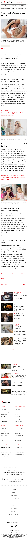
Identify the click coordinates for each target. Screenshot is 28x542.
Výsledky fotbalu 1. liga (6, 430)
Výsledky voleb (4, 414)
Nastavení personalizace (14, 517)
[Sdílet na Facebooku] (2, 48)
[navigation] (2, 2)
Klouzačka (11, 474)
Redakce (14, 495)
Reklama (14, 508)
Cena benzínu (18, 468)
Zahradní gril (12, 476)
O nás (14, 489)
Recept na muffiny (19, 430)
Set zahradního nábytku (19, 474)
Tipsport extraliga (5, 433)
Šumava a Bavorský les (6, 452)
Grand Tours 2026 (18, 421)
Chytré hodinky (10, 481)
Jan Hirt (16, 414)
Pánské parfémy (17, 481)
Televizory (23, 479)
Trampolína (22, 472)
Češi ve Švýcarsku (5, 454)
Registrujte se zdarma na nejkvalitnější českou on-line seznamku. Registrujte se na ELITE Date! (13, 178)
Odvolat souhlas (14, 514)
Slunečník (6, 474)
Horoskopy (17, 303)
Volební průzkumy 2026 (6, 412)
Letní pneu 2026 (18, 447)
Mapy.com (13, 467)
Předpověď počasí (20, 467)
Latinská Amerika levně (6, 456)
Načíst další (14, 349)
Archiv (14, 505)
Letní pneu (12, 479)
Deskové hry (18, 479)
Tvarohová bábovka (19, 435)
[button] (14, 29)
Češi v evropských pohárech (14, 470)
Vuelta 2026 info (18, 409)
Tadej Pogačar (18, 416)
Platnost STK (17, 459)
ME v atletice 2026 (5, 435)
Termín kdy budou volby (6, 416)
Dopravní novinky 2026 (19, 452)
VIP (14, 313)
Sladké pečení (18, 292)
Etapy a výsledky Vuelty (20, 412)
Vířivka (17, 476)
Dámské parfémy (5, 479)
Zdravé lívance (18, 433)
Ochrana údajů (14, 498)
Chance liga (3, 428)
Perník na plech (18, 440)
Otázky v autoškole (19, 456)
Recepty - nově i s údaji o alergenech (13, 5)
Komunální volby (4, 421)
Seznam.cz (19, 2)
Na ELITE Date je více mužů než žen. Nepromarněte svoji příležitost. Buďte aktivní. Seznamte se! (12, 113)
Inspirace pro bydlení (18, 325)
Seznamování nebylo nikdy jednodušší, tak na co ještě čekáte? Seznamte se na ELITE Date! (14, 276)
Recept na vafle (18, 437)
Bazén (10, 472)
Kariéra (14, 492)
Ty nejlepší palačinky (19, 428)
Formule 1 (3, 437)
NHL (2, 440)
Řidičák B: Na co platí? (20, 454)
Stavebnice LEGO (22, 477)
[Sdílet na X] (4, 48)
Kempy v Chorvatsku (5, 447)
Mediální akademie (14, 502)
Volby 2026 (3, 409)
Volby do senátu (4, 419)
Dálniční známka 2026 (19, 449)
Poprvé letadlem (4, 449)
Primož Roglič (18, 419)
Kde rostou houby (10, 468)
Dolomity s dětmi (5, 459)
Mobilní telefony (14, 477)
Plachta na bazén (15, 472)
